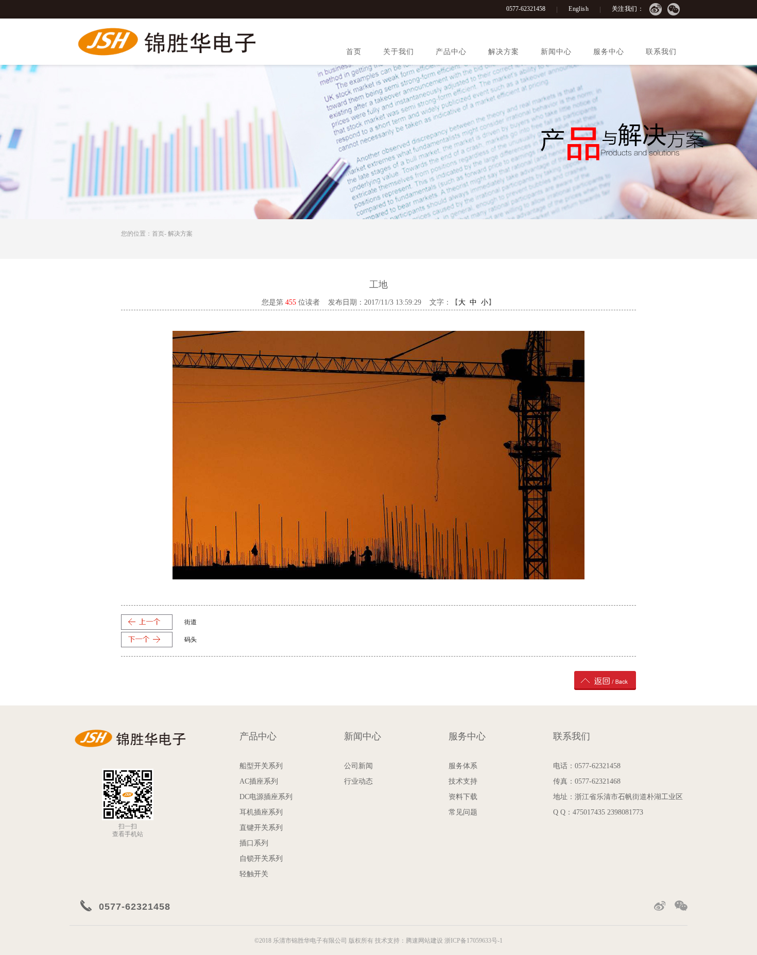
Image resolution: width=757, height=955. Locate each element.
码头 (190, 639)
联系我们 (661, 52)
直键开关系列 (261, 828)
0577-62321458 (525, 8)
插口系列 (253, 843)
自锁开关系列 (261, 858)
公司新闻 (358, 766)
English (579, 8)
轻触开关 (253, 874)
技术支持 (463, 781)
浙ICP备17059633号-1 (473, 940)
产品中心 (451, 52)
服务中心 (608, 52)
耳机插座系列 (261, 812)
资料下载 (463, 797)
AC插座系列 (258, 781)
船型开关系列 (261, 766)
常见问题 (463, 812)
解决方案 (503, 52)
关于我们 (398, 52)
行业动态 (358, 781)
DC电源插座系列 (266, 797)
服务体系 (463, 766)
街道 (190, 622)
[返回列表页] (605, 680)
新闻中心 (556, 52)
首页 (354, 52)
